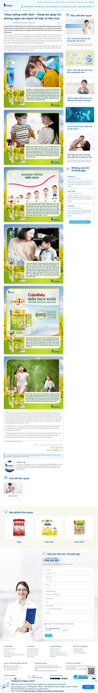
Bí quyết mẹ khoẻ (28, 6)
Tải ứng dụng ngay (91, 675)
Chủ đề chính (49, 605)
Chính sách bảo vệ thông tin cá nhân (13, 654)
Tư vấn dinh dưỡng (65, 6)
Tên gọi (48, 570)
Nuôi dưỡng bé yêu (40, 6)
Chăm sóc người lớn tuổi (52, 6)
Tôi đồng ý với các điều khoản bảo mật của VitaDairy (60, 624)
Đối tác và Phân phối (71, 2)
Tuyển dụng (80, 2)
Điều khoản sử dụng (9, 653)
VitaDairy (62, 2)
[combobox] (68, 594)
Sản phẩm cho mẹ (55, 649)
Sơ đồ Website (8, 656)
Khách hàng (49, 598)
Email (47, 584)
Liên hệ (86, 2)
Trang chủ (6, 10)
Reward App (56, 2)
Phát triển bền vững (32, 653)
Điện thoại (49, 577)
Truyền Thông (81, 6)
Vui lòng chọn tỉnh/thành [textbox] (53, 594)
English (92, 2)
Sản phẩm (73, 6)
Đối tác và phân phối (32, 654)
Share (62, 22)
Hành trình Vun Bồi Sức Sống (44, 2)
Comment (29, 677)
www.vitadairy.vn (15, 666)
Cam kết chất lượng (32, 651)
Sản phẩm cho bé (55, 651)
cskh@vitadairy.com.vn (16, 667)
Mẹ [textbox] (47, 601)
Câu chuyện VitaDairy (32, 649)
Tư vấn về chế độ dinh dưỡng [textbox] (54, 608)
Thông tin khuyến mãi (9, 649)
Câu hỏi (48, 612)
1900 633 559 (13, 669)
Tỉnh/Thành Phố (50, 591)
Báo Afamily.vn (18, 441)
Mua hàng (88, 6)
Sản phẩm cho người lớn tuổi (58, 653)
